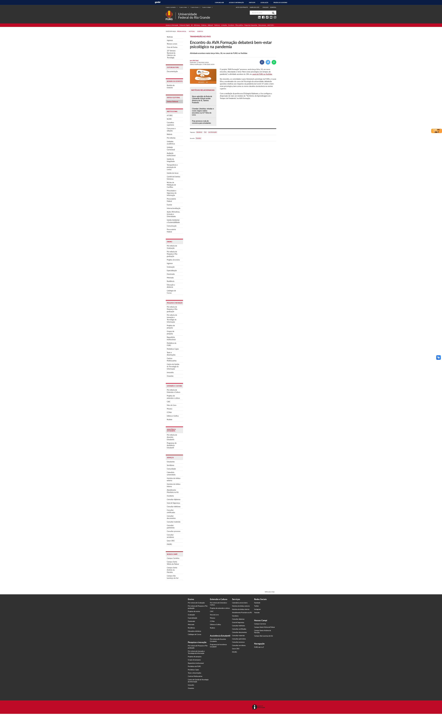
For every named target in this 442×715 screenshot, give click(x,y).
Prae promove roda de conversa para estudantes (201, 122)
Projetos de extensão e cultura (173, 397)
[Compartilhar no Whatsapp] (274, 62)
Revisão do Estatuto (170, 86)
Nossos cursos (172, 44)
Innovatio (170, 372)
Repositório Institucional (171, 338)
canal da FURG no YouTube (262, 74)
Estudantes (171, 462)
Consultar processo (173, 531)
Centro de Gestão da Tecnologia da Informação (173, 366)
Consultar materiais (173, 522)
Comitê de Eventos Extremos (173, 178)
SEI (192, 25)
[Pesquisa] (273, 12)
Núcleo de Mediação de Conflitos (171, 185)
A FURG (170, 115)
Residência (170, 281)
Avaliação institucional (171, 154)
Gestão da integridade (171, 160)
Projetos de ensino (173, 260)
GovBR (158, 2)
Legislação (264, 2)
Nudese (169, 419)
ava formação (212, 132)
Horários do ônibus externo (173, 479)
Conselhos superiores (170, 124)
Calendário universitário (171, 473)
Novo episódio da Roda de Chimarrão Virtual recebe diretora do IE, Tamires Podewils (202, 99)
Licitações (224, 25)
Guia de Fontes (172, 47)
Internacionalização (173, 208)
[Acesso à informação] (259, 707)
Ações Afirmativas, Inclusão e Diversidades (173, 214)
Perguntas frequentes (250, 25)
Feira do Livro (171, 405)
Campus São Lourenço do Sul (172, 577)
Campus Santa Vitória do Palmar (173, 563)
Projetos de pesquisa (171, 326)
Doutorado (171, 274)
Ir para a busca (195, 7)
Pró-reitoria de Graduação (172, 247)
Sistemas (203, 25)
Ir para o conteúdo (171, 7)
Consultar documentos (171, 517)
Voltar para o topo (270, 591)
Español (273, 7)
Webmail (210, 25)
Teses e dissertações (171, 354)
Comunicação (171, 226)
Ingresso (170, 40)
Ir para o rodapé (207, 7)
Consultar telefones (173, 506)
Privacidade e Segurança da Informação (171, 193)
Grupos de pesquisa (170, 332)
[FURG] (171, 11)
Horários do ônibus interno (173, 485)
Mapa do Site (254, 7)
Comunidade (171, 469)
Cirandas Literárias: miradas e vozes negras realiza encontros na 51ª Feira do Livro (203, 112)
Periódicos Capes (173, 349)
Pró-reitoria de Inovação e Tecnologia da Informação (172, 318)
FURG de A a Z (259, 647)
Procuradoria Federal (171, 200)
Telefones (217, 25)
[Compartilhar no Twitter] (268, 62)
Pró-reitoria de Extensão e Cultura (173, 391)
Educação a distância (171, 286)
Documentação (172, 71)
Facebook (257, 603)
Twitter (256, 606)
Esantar (169, 205)
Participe (252, 2)
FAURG (169, 544)
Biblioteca (197, 25)
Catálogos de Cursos (171, 292)
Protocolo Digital (184, 25)
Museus (169, 409)
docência (199, 132)
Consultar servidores (170, 536)
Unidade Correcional (171, 148)
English (266, 7)
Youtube (257, 612)
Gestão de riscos (172, 173)
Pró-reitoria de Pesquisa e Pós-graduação (172, 254)
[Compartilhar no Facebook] (262, 62)
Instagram (257, 609)
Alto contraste (242, 7)
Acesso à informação (236, 2)
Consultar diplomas (173, 499)
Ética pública (239, 25)
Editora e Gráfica (173, 416)
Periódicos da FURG (171, 344)
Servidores (170, 465)
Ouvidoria (231, 25)
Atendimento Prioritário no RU (173, 491)
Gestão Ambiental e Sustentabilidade (173, 221)
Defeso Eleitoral (172, 101)
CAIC (168, 402)
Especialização (172, 270)
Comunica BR (219, 2)
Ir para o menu (184, 7)
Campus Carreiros (173, 558)
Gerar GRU (170, 541)
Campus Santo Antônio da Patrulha (172, 570)
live (205, 132)
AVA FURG (270, 25)
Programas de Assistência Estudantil (171, 445)
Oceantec (170, 376)
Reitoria (169, 134)
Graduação (170, 267)
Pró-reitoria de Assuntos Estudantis (172, 437)
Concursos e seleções (171, 129)
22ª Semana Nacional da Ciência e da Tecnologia (171, 54)
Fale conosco (262, 25)
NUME (169, 119)
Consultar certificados (171, 511)
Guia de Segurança (173, 503)
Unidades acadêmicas (171, 142)
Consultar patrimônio (170, 526)
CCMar (169, 412)
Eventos (198, 138)
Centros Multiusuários (171, 359)
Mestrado (170, 278)
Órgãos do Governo (280, 2)
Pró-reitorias (171, 138)
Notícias (170, 37)
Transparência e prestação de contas (172, 167)
